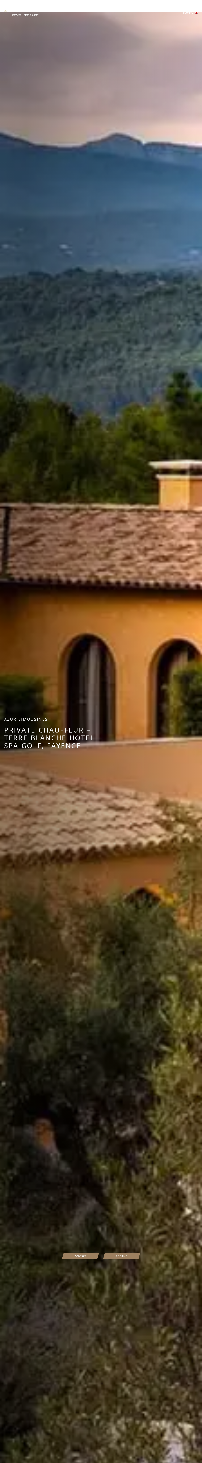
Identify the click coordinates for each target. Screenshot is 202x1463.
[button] (26, 6)
